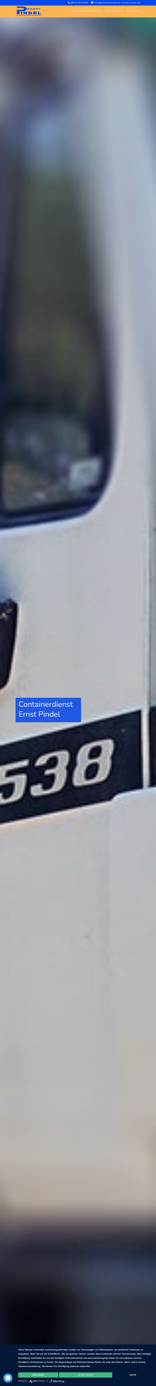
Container (114, 11)
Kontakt (133, 11)
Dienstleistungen (87, 11)
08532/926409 (79, 2)
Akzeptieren (85, 1374)
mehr (133, 1374)
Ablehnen (38, 1374)
